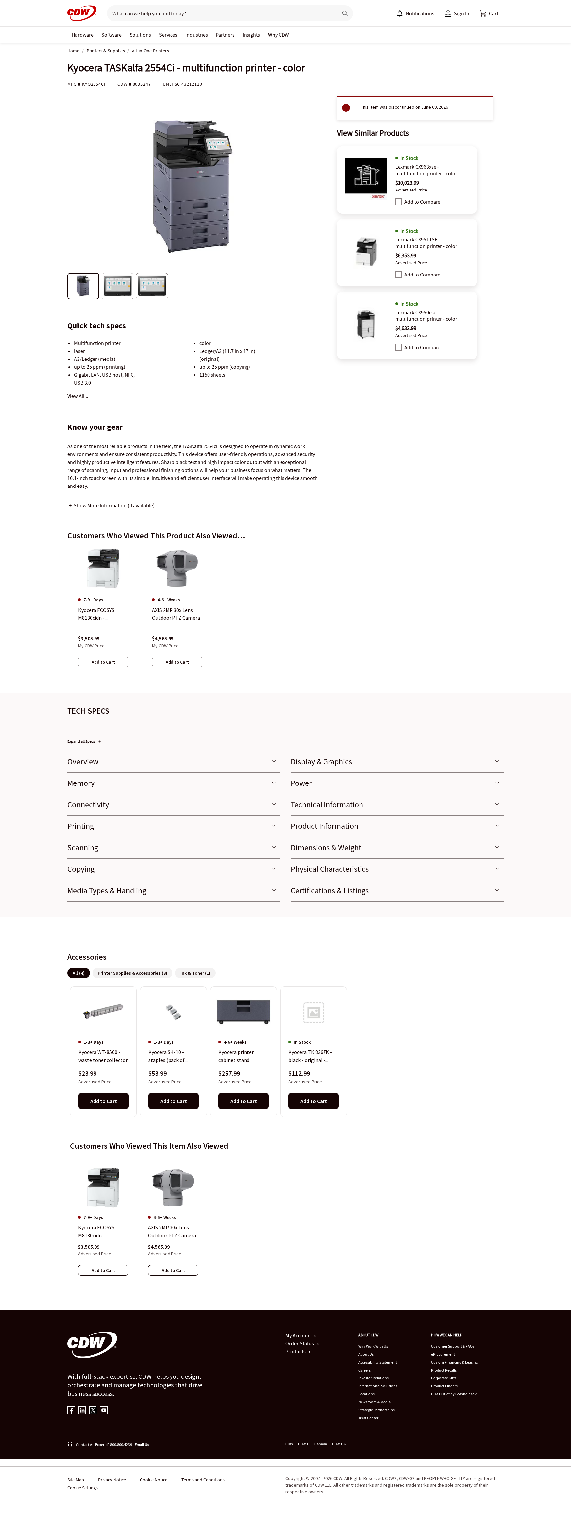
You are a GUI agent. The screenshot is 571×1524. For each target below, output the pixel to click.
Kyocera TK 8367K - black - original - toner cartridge (310, 1056)
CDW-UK (339, 1443)
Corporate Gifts (443, 1378)
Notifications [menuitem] (420, 13)
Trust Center (368, 1417)
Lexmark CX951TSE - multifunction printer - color (426, 242)
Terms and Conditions (203, 1480)
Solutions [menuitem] (140, 34)
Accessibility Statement (377, 1362)
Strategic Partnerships (376, 1409)
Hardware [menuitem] (83, 34)
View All (76, 396)
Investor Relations (373, 1378)
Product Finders (444, 1385)
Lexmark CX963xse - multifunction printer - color (426, 170)
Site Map (75, 1480)
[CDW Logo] (81, 13)
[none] (82, 35)
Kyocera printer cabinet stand (236, 1056)
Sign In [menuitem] (461, 13)
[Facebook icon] (71, 1410)
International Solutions (377, 1385)
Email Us (142, 1444)
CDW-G (303, 1443)
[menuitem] (400, 13)
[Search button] (345, 13)
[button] (489, 13)
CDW (289, 1443)
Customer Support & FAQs (452, 1346)
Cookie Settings (82, 1488)
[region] (285, 613)
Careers (364, 1370)
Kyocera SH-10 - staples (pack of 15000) (166, 1056)
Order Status (300, 1343)
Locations (366, 1393)
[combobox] (220, 13)
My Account (299, 1335)
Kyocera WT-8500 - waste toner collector (103, 1056)
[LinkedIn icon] (82, 1410)
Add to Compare (422, 201)
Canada (320, 1443)
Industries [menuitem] (196, 34)
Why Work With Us (373, 1346)
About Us (366, 1354)
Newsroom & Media (374, 1401)
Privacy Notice (112, 1480)
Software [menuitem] (111, 34)
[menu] (415, 13)
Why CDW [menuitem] (278, 34)
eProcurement (443, 1354)
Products (296, 1351)
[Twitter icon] (93, 1410)
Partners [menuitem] (225, 34)
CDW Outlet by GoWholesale (454, 1393)
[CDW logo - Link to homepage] (81, 13)
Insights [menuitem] (251, 34)
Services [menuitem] (168, 34)
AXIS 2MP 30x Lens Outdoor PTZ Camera (172, 1231)
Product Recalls (444, 1370)
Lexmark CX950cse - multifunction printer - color (426, 315)
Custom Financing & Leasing (454, 1362)
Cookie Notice (153, 1480)
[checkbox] (398, 201)
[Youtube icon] (104, 1410)
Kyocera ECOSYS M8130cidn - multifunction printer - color (102, 1231)
